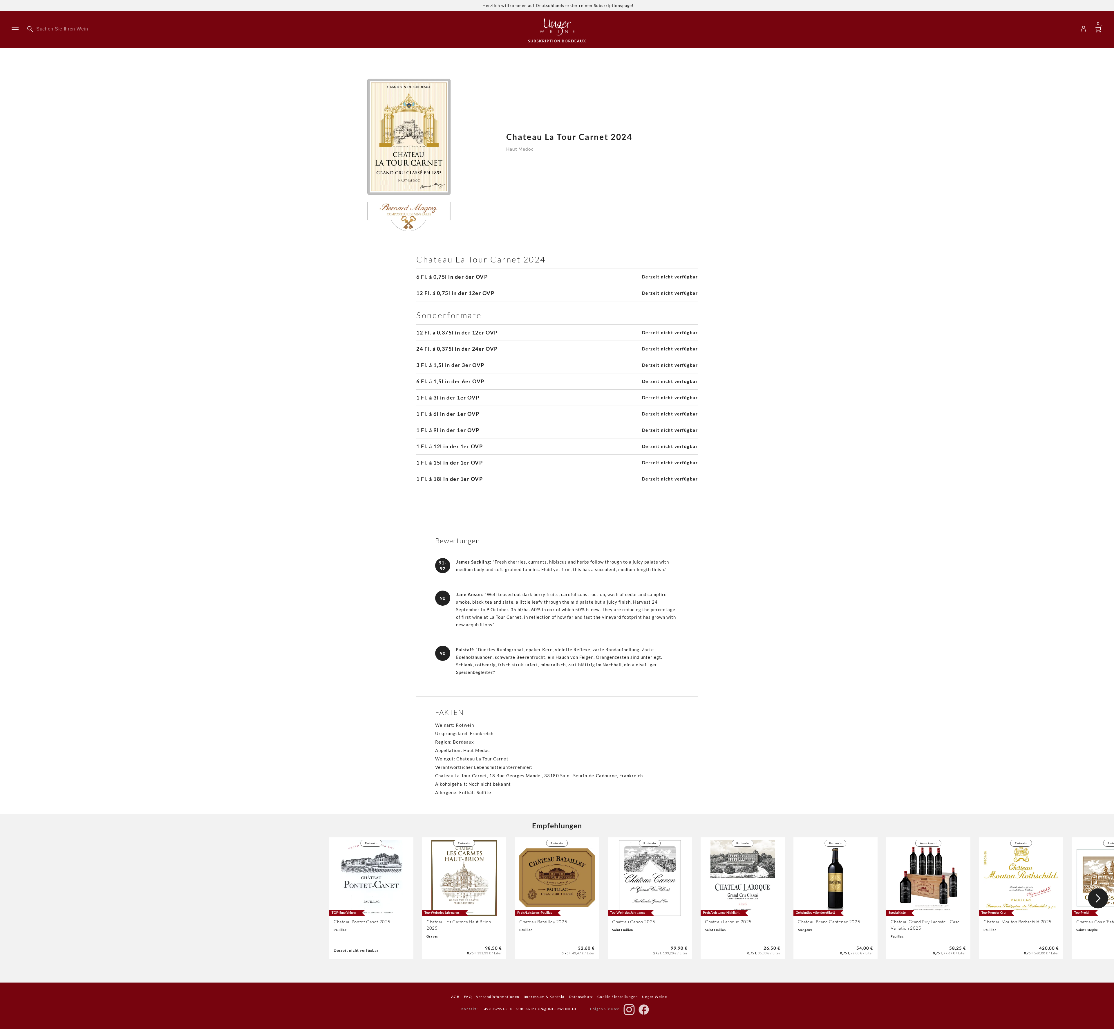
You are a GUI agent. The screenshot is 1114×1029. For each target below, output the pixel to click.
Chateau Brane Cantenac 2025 (829, 921)
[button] (1098, 898)
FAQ (468, 996)
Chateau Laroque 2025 (728, 921)
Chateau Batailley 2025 (543, 921)
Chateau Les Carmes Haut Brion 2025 (458, 925)
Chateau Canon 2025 (633, 921)
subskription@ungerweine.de (546, 1009)
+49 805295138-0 (497, 1009)
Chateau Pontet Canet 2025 (362, 921)
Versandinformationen (498, 996)
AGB (455, 996)
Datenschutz (581, 996)
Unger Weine (654, 996)
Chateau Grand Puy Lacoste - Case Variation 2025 (925, 925)
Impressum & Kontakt (544, 996)
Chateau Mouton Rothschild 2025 (1017, 921)
